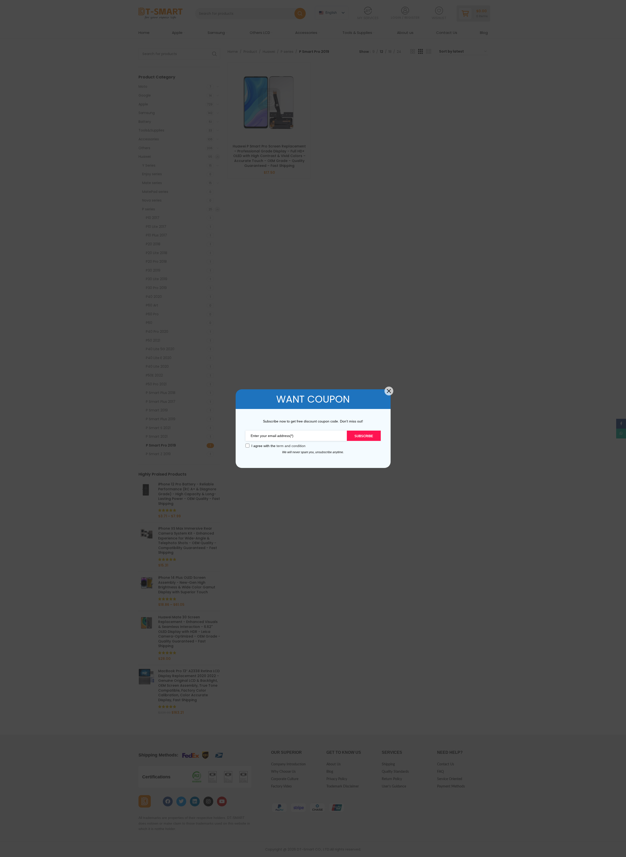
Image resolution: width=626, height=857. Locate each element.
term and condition (290, 446)
